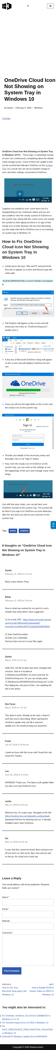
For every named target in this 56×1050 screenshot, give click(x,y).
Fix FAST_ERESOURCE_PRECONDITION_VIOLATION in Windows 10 (27, 1029)
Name (5, 897)
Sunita (10, 108)
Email (5, 909)
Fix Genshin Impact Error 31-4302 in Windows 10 (25, 1022)
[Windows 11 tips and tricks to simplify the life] (7, 6)
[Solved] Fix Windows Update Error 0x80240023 (24, 1036)
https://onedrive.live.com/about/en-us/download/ (27, 816)
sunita (8, 801)
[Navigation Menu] (50, 5)
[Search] (28, 6)
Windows (38, 108)
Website (6, 921)
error (13, 531)
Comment (7, 933)
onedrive (24, 531)
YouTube (6, 118)
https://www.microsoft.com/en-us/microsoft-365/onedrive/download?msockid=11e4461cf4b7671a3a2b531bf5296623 (28, 623)
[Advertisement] (28, 47)
